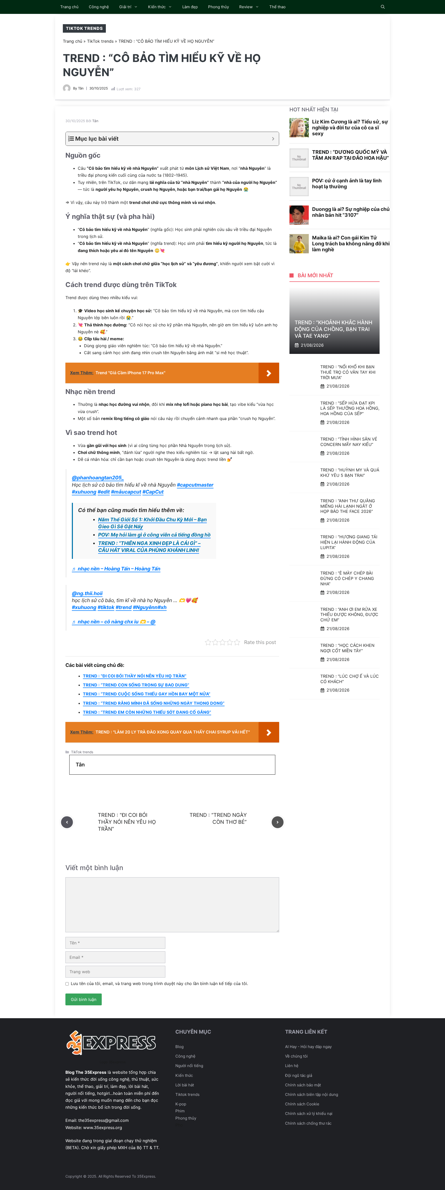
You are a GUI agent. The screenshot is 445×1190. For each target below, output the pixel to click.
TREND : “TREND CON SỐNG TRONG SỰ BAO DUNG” (136, 684)
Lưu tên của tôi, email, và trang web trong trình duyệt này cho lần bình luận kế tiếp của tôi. (159, 983)
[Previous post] (67, 822)
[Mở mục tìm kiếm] (383, 7)
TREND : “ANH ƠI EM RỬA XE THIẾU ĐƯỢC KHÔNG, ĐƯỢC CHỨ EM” (349, 614)
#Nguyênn (145, 607)
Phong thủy (218, 6)
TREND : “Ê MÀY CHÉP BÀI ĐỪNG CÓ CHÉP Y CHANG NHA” (347, 578)
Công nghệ (99, 6)
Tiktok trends (187, 1094)
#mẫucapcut (126, 492)
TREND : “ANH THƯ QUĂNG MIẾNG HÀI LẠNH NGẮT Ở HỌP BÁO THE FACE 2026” (347, 506)
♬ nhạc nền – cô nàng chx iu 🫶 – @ (114, 622)
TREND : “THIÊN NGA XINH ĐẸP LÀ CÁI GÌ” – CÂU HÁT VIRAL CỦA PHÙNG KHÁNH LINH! (149, 546)
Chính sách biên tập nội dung (311, 1094)
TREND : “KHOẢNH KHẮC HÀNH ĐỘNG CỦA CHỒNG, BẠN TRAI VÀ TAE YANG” (333, 329)
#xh (162, 607)
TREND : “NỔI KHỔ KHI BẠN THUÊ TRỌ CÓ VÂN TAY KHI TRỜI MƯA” (347, 372)
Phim (180, 1110)
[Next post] (277, 822)
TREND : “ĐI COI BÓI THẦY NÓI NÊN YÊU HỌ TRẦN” (134, 675)
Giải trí (125, 6)
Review (246, 6)
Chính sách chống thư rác (308, 1123)
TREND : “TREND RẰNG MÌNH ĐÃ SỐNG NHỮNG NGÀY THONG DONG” (154, 703)
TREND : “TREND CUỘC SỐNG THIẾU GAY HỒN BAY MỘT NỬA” (146, 693)
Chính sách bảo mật (303, 1084)
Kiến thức (157, 6)
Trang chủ (69, 6)
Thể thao (277, 6)
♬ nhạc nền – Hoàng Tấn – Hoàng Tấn (116, 569)
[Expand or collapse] (273, 139)
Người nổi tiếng (189, 1065)
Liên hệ (291, 1065)
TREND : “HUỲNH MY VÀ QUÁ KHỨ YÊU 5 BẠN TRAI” (349, 472)
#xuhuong (84, 492)
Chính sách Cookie (302, 1104)
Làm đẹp (190, 6)
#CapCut (153, 492)
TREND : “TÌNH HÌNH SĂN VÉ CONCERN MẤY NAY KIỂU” (348, 441)
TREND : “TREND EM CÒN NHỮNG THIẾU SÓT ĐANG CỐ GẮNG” (147, 712)
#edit (104, 492)
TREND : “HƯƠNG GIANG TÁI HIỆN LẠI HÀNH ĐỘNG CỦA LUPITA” (348, 542)
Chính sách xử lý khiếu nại (308, 1113)
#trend (124, 607)
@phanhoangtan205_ (98, 478)
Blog (179, 1046)
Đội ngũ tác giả (298, 1075)
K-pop (180, 1104)
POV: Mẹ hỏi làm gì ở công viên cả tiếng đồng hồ (154, 535)
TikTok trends (84, 28)
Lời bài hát (184, 1084)
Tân (81, 88)
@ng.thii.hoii (87, 593)
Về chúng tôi (296, 1056)
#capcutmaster (195, 485)
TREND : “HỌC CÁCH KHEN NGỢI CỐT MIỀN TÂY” (347, 648)
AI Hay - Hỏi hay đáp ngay (308, 1046)
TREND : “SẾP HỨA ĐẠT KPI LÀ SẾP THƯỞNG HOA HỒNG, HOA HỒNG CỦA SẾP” (349, 408)
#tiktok (106, 607)
